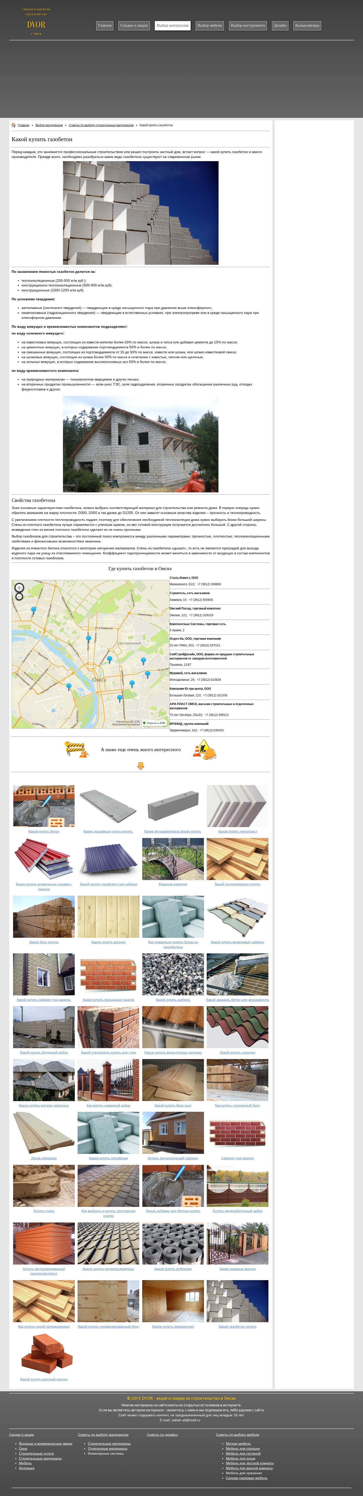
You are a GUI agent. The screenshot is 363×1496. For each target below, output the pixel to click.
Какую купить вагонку (108, 942)
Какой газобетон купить (238, 1326)
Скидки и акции (21, 1435)
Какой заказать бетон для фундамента (237, 1000)
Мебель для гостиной (243, 1453)
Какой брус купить (44, 942)
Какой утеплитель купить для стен (108, 1052)
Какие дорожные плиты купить (108, 831)
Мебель (25, 1463)
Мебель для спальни (243, 1448)
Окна (23, 1448)
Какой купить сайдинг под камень (44, 1000)
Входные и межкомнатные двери (45, 1443)
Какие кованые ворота (238, 1269)
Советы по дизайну (162, 1435)
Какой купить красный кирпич (44, 1379)
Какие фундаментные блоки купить (172, 831)
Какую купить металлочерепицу (108, 1269)
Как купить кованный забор (108, 1105)
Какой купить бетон (44, 831)
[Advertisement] (181, 80)
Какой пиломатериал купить (237, 884)
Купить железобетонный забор (237, 1211)
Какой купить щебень (173, 1000)
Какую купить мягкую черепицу (44, 1105)
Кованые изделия (173, 884)
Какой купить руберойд (173, 1269)
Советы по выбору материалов (103, 1435)
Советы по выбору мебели (237, 1435)
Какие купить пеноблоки (108, 1158)
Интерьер (27, 1468)
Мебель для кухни (240, 1458)
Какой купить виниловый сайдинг (237, 942)
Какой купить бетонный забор (44, 1052)
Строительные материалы (40, 1458)
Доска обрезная (44, 1158)
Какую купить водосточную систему (173, 1052)
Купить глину (44, 1211)
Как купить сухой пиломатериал (44, 1326)
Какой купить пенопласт (237, 831)
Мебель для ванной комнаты (249, 1468)
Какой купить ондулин (237, 1052)
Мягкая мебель (238, 1443)
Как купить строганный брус (237, 1105)
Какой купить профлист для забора (108, 884)
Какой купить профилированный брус (108, 1326)
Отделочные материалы (107, 1448)
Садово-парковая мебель (246, 1478)
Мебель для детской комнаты (250, 1463)
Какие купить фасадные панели (108, 1000)
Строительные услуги (36, 1453)
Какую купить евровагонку (173, 1326)
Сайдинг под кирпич (237, 1158)
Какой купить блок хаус (173, 1105)
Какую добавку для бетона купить (173, 1211)
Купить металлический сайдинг (173, 1158)
